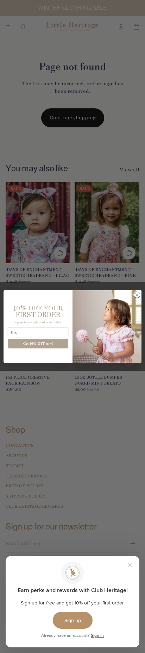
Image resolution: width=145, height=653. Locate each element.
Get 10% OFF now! (38, 343)
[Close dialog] (137, 295)
